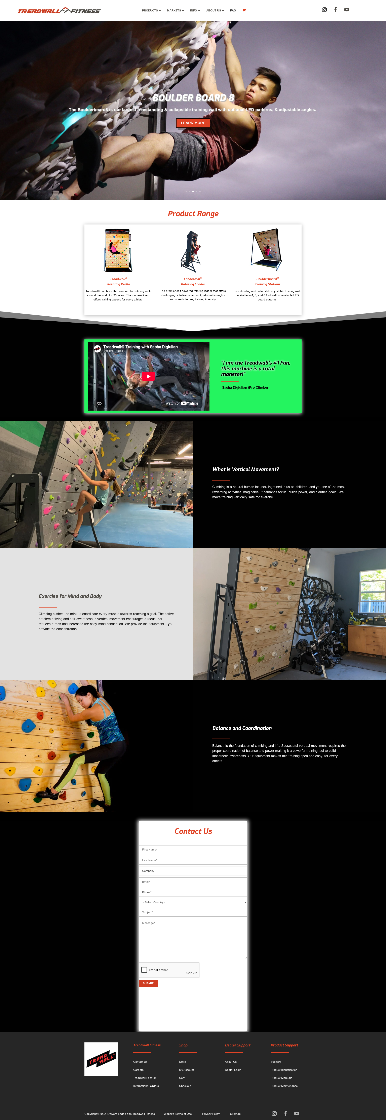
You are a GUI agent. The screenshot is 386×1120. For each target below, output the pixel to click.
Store (182, 1061)
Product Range (193, 214)
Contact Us (140, 1061)
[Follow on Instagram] (324, 9)
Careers (138, 1069)
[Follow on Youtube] (347, 9)
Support (276, 1061)
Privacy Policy (211, 1113)
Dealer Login (233, 1069)
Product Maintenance (284, 1085)
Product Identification (284, 1069)
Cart (182, 1077)
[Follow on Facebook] (335, 9)
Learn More (193, 123)
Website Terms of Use (178, 1113)
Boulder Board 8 (193, 98)
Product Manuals (281, 1077)
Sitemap (235, 1113)
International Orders (146, 1085)
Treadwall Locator (144, 1077)
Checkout (185, 1085)
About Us (231, 1061)
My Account (186, 1069)
